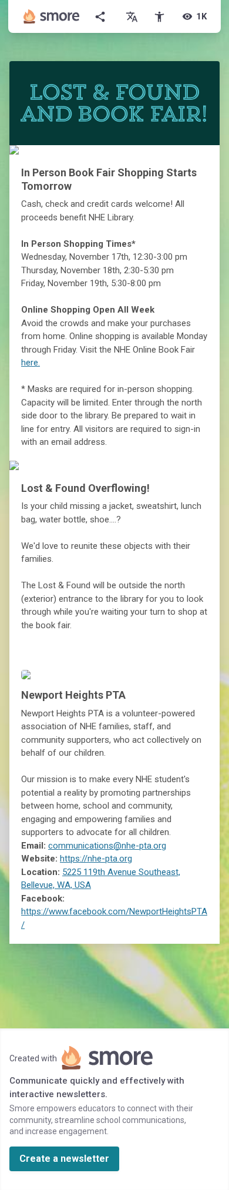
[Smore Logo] (51, 16)
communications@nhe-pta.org (107, 845)
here (29, 362)
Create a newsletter (64, 1158)
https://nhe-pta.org (96, 858)
